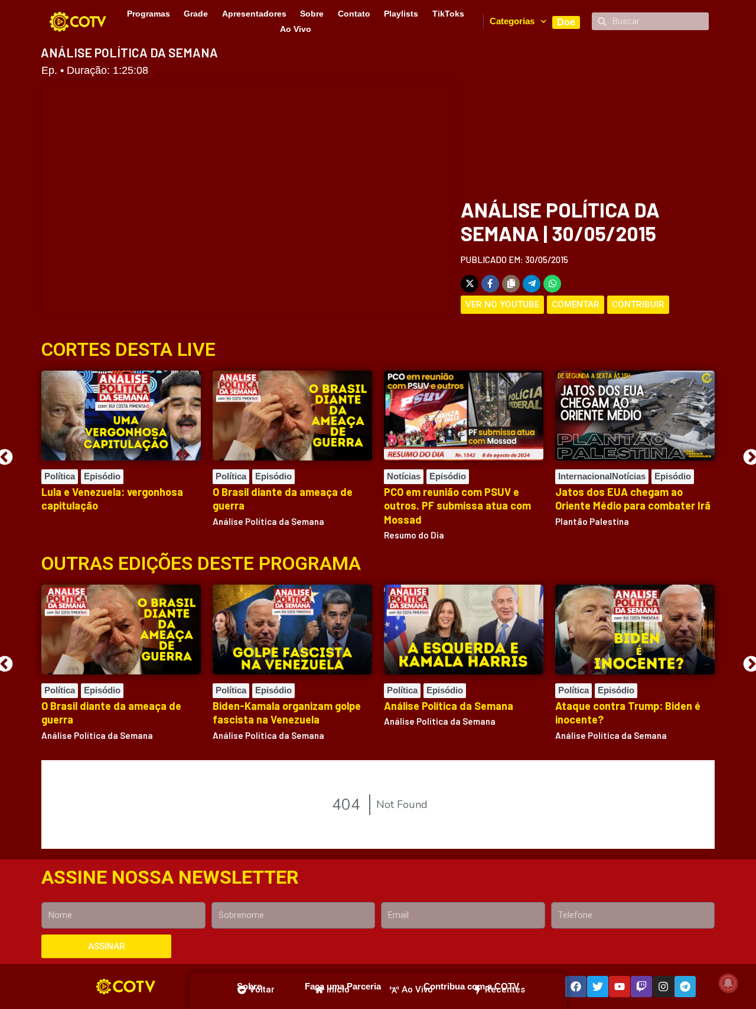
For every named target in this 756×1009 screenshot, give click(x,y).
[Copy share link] (511, 284)
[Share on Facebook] (490, 284)
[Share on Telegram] (531, 284)
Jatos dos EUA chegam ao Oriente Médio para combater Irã (633, 498)
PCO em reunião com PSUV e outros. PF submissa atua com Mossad (457, 505)
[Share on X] (469, 284)
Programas (148, 13)
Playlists (401, 13)
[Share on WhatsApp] (552, 284)
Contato (354, 13)
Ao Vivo (295, 29)
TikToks (448, 13)
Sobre (312, 13)
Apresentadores (254, 13)
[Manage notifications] (728, 983)
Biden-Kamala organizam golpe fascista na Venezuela (287, 712)
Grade (196, 13)
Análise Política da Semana (448, 705)
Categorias (512, 21)
